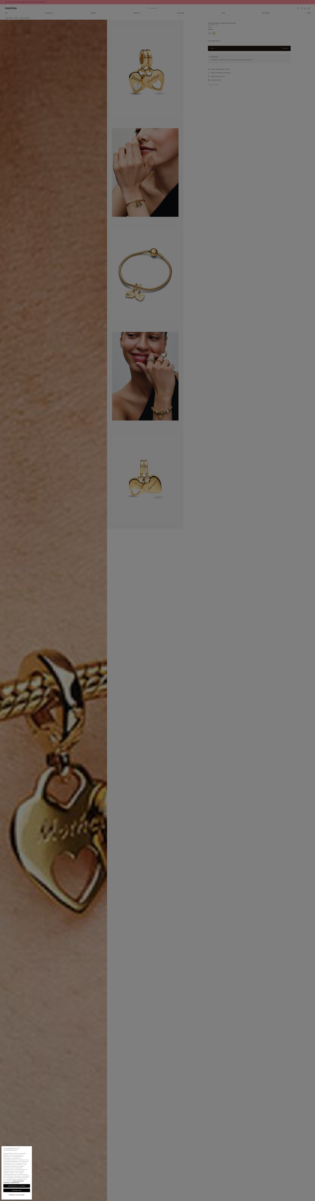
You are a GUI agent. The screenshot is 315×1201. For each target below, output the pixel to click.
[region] (16, 1173)
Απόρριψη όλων (17, 1190)
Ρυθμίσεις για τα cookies (17, 1194)
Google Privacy (14, 1182)
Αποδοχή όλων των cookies (16, 1186)
